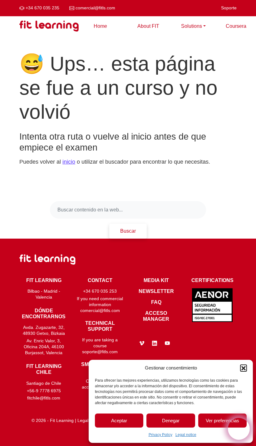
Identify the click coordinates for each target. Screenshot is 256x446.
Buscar (128, 231)
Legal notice (185, 435)
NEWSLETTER (156, 291)
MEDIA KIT (156, 280)
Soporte (229, 8)
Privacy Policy (160, 435)
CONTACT (100, 280)
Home (100, 26)
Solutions (191, 26)
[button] (243, 368)
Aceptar (119, 420)
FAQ (156, 302)
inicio (68, 162)
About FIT (148, 26)
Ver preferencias (222, 420)
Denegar (171, 420)
